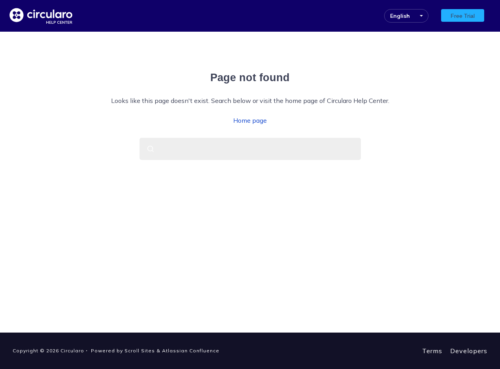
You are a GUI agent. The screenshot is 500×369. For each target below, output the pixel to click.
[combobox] (250, 149)
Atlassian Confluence (190, 351)
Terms (432, 351)
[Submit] (150, 149)
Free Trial (463, 16)
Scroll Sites (140, 351)
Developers (468, 351)
